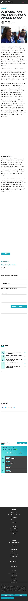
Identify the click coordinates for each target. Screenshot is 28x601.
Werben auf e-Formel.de (14, 542)
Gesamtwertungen (14, 561)
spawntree (14, 536)
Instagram (11, 407)
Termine (14, 564)
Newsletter (14, 407)
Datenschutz (14, 519)
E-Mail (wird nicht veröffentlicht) (9, 275)
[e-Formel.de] (6, 2)
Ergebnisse (14, 559)
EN (23, 2)
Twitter (5, 407)
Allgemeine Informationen (14, 573)
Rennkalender (14, 580)
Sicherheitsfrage (5, 283)
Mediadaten (14, 545)
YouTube (8, 407)
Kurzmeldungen (14, 556)
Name (3, 268)
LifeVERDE (14, 533)
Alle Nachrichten (14, 554)
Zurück (6, 253)
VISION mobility (14, 531)
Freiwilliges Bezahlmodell (14, 514)
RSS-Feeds (14, 551)
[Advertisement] (14, 208)
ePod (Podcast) (14, 566)
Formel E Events (21, 443)
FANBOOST (14, 578)
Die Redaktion (14, 512)
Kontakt (14, 522)
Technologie (14, 575)
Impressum (14, 517)
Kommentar (4, 293)
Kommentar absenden (17, 306)
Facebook (2, 407)
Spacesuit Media (14, 528)
